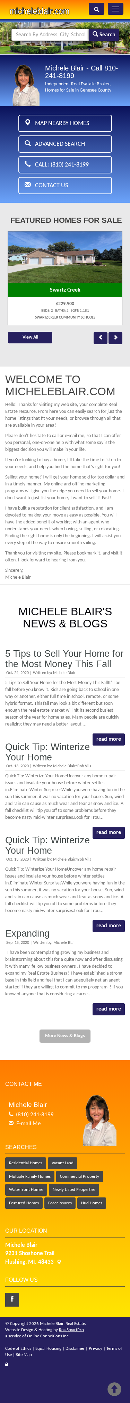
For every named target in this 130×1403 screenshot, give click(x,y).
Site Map (24, 1355)
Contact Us (49, 185)
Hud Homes (91, 1203)
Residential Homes (25, 1163)
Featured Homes (24, 1203)
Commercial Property (79, 1176)
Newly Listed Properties (74, 1189)
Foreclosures (60, 1203)
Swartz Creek (65, 290)
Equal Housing (48, 1348)
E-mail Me (28, 1124)
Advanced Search (58, 144)
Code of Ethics (18, 1348)
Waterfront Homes (26, 1189)
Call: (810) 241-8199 (60, 165)
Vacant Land (62, 1163)
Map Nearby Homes (60, 123)
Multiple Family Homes (30, 1176)
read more (108, 739)
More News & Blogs (65, 1036)
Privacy (95, 1348)
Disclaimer (75, 1348)
